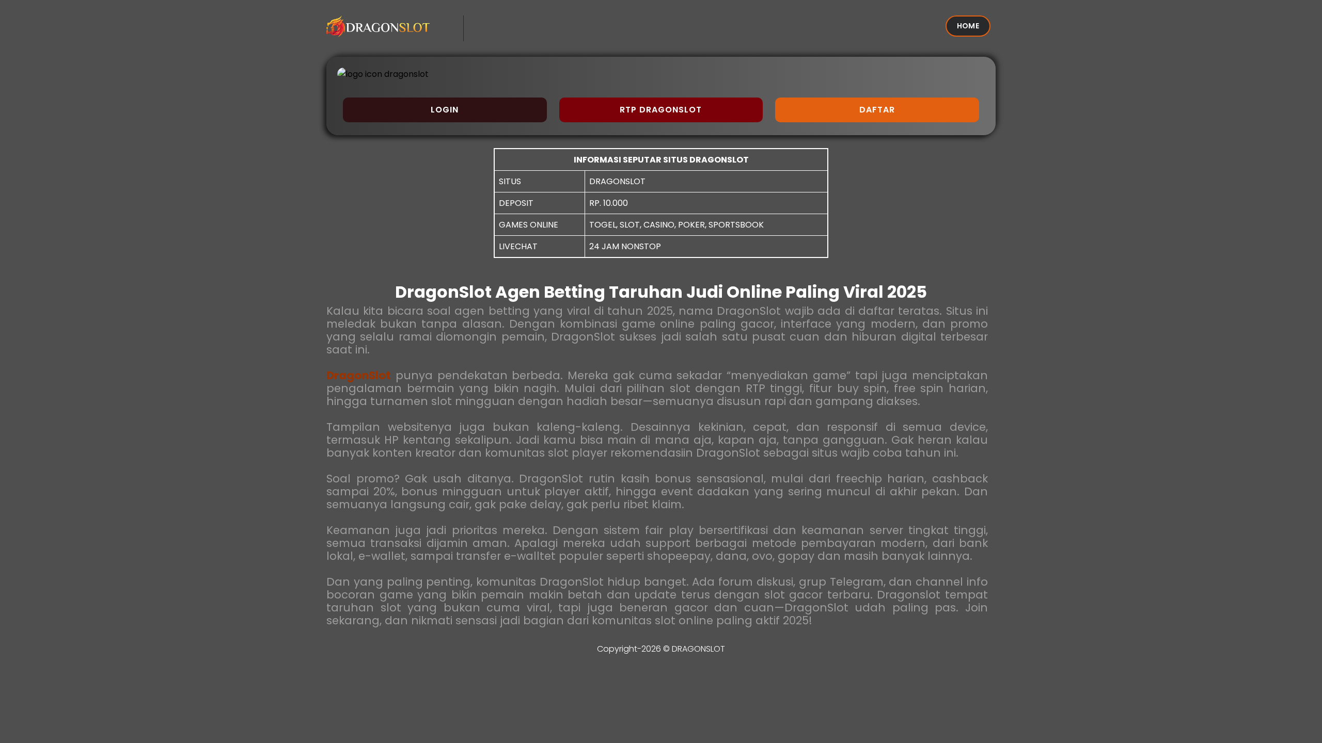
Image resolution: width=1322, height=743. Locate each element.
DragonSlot (358, 375)
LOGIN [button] (445, 110)
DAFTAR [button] (877, 110)
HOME (968, 26)
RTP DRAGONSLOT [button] (661, 110)
